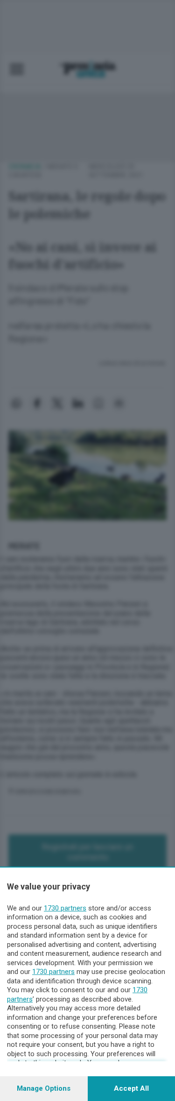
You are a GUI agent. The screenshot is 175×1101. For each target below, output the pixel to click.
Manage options (43, 1088)
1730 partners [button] (65, 908)
